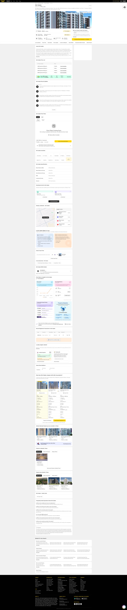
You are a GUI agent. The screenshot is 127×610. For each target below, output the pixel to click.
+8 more (54, 409)
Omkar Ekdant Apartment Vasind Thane (82, 542)
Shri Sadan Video (39, 496)
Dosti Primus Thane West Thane (40, 565)
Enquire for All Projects (47, 420)
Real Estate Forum (83, 581)
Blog (81, 579)
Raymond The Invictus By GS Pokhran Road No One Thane (83, 558)
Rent (14, 1)
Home (36, 3)
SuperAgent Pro (60, 591)
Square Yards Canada (50, 579)
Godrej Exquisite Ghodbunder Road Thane (55, 551)
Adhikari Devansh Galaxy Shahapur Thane (55, 542)
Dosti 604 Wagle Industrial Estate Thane (82, 564)
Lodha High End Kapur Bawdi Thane (82, 557)
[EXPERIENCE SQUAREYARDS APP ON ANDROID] (77, 599)
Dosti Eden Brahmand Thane (54, 558)
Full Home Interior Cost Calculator (74, 591)
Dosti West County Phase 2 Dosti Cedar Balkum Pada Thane (70, 551)
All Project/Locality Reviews (73, 585)
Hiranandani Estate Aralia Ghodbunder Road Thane (83, 551)
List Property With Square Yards (62, 580)
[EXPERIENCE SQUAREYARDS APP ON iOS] (84, 599)
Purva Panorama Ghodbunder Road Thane (42, 557)
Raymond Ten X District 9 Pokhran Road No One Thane (56, 565)
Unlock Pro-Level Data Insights (54, 339)
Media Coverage (37, 581)
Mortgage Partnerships (61, 590)
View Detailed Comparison (59, 420)
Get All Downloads (54, 201)
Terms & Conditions (38, 590)
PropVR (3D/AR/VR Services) (62, 585)
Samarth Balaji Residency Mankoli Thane (41, 542)
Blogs (20, 1)
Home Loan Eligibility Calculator (73, 590)
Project (17, 1)
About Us (36, 579)
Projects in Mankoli (46, 3)
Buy (11, 1)
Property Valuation (71, 579)
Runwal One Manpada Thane (67, 564)
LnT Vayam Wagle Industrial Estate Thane (55, 564)
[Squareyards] (3, 1)
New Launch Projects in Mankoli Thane (53, 468)
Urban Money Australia (50, 584)
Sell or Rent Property (116, 1)
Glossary (81, 580)
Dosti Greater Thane (44, 314)
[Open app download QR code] (125, 7)
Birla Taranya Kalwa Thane (39, 564)
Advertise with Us (60, 586)
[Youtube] (79, 604)
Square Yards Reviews (38, 585)
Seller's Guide (82, 586)
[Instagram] (81, 604)
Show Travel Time (54, 258)
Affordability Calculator (72, 584)
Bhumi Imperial (44, 312)
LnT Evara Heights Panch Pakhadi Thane (55, 557)
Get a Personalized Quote (63, 141)
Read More (38, 56)
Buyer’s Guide (82, 585)
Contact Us (36, 586)
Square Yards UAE (49, 580)
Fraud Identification (38, 593)
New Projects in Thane (40, 3)
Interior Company (49, 585)
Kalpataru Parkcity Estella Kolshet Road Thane (70, 565)
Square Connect (60, 581)
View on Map (46, 217)
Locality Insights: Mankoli (41, 344)
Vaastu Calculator (71, 581)
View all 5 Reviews (56, 361)
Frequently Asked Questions (39, 584)
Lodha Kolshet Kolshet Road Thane (68, 558)
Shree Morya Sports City (45, 310)
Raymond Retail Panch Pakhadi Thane (82, 565)
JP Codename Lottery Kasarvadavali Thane (69, 557)
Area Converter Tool (72, 592)
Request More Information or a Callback (82, 39)
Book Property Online (50, 590)
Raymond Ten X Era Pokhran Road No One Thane (42, 558)
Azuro (47, 586)
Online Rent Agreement (72, 586)
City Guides (82, 584)
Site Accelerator (60, 584)
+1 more (66, 409)
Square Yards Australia (50, 581)
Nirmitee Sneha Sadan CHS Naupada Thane (70, 542)
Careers (36, 580)
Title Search (71, 580)
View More (74, 36)
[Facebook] (75, 604)
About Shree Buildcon (40, 365)
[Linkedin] (77, 604)
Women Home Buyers (83, 590)
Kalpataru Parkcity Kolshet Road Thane (41, 551)
